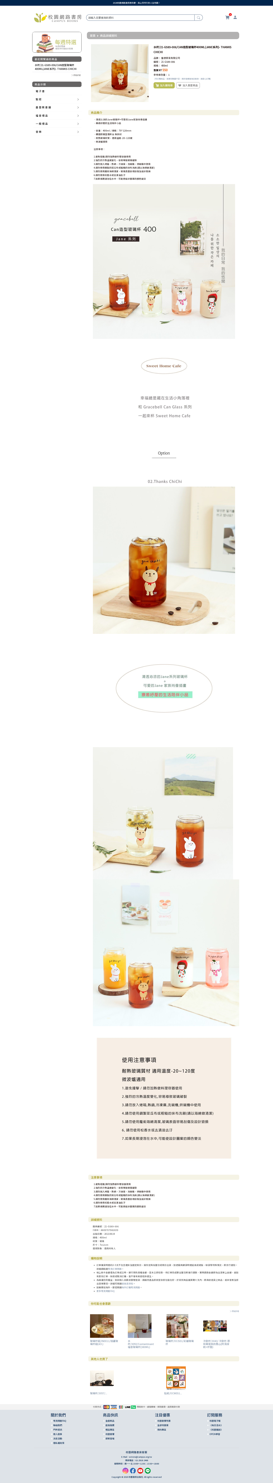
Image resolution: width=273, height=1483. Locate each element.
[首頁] (58, 17)
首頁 (93, 35)
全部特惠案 (162, 1425)
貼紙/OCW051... (173, 1393)
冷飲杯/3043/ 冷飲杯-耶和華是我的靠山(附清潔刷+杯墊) (216, 1344)
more (235, 1311)
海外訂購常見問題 (131, 1287)
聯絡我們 (57, 1425)
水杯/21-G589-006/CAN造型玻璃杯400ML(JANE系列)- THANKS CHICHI (55, 67)
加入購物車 (166, 85)
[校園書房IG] (125, 1471)
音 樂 (38, 132)
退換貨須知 (127, 1283)
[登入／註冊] (235, 18)
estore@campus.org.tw (140, 1456)
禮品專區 (110, 1429)
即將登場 (110, 1438)
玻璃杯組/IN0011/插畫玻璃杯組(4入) (104, 1342)
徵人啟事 (57, 1434)
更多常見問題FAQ (106, 1291)
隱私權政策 (58, 1443)
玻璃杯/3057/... (98, 1393)
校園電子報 (215, 1420)
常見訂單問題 (115, 1268)
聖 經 (38, 99)
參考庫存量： (161, 74)
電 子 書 (40, 91)
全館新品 (110, 1420)
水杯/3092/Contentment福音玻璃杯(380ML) (141, 1344)
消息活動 (57, 1438)
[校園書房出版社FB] (133, 1471)
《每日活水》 (216, 1425)
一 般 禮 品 (42, 123)
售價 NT (158, 70)
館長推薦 (110, 1425)
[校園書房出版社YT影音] (140, 1471)
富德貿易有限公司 (170, 58)
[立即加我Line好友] (148, 1471)
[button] (145, 47)
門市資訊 (57, 1429)
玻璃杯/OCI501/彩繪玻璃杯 (180, 1342)
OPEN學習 (214, 1434)
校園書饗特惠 (164, 1420)
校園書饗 (110, 1434)
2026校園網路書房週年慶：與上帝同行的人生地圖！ (136, 2)
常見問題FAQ (59, 1420)
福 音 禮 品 (42, 115)
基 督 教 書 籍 (43, 107)
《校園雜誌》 (216, 1429)
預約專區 (161, 1429)
